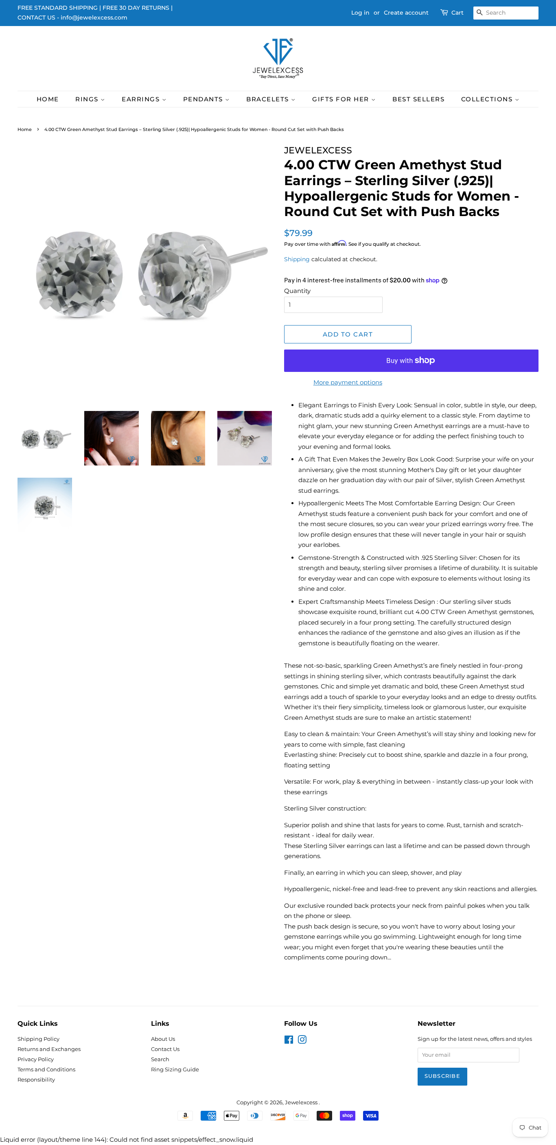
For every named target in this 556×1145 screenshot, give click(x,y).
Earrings (142, 99)
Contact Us (165, 1049)
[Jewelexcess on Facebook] (288, 1041)
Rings (88, 99)
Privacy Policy (36, 1059)
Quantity (297, 291)
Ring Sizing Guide (175, 1069)
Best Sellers (418, 99)
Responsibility (36, 1080)
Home (48, 99)
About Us (163, 1039)
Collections (488, 99)
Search (160, 1059)
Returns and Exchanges (49, 1049)
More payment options (347, 382)
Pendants (204, 99)
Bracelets (268, 99)
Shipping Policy (38, 1039)
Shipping (297, 259)
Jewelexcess (302, 1102)
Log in (360, 12)
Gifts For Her (341, 99)
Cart (457, 12)
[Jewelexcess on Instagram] (302, 1041)
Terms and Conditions (46, 1069)
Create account (406, 12)
